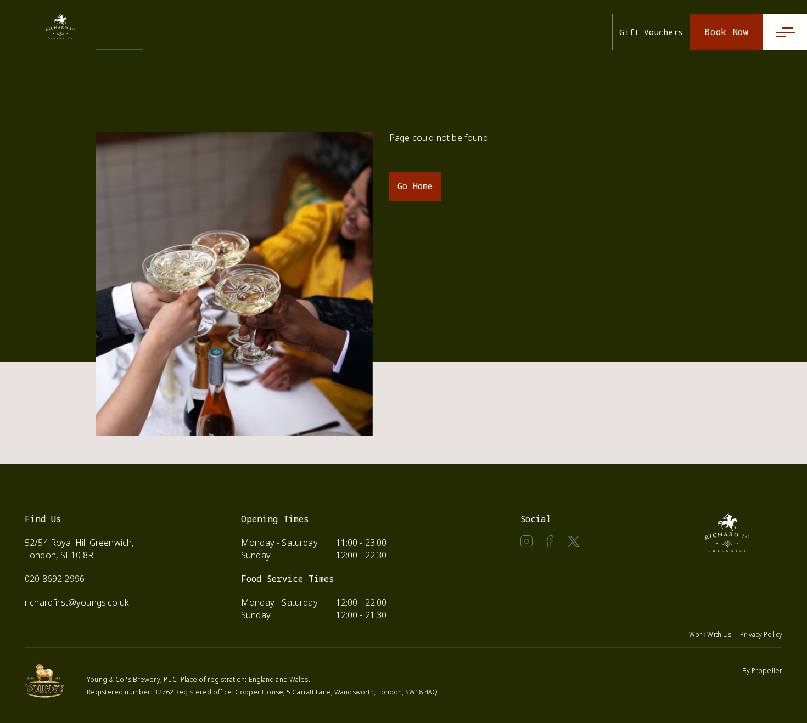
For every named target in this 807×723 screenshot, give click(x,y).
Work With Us (710, 634)
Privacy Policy (761, 634)
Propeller (767, 670)
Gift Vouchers (651, 32)
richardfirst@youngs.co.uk (77, 602)
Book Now (726, 32)
